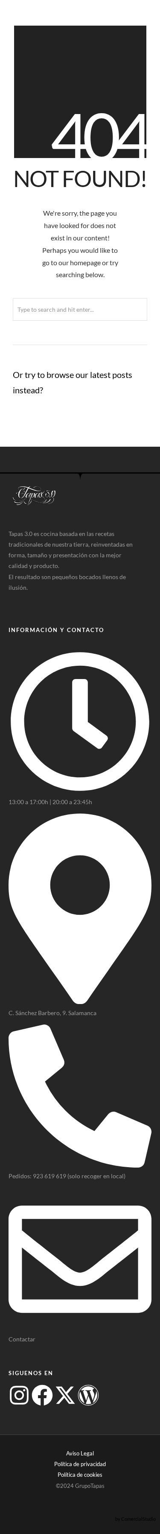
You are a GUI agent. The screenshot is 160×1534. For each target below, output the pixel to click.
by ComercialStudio (135, 1519)
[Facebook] (42, 1395)
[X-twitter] (65, 1395)
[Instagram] (19, 1395)
